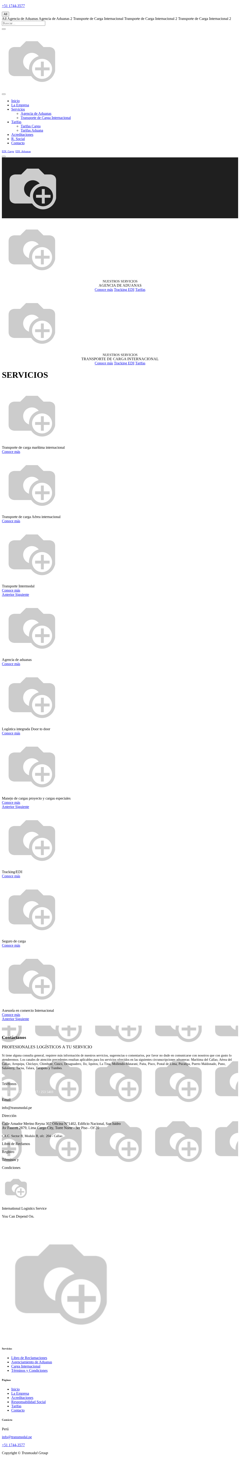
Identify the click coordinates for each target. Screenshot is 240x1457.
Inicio (15, 1389)
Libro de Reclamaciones (29, 1358)
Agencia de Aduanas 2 (55, 19)
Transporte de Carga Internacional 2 (150, 19)
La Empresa (20, 1393)
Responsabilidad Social (28, 1402)
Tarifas (140, 290)
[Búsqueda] (4, 29)
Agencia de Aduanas (22, 19)
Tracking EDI (124, 290)
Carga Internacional (25, 1366)
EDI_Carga (8, 151)
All (5, 14)
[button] (8, 595)
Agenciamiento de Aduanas (31, 1362)
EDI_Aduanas (23, 151)
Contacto (18, 1410)
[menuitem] (15, 101)
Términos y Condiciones (29, 1370)
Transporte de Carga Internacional (98, 19)
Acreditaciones (22, 1398)
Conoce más (104, 290)
